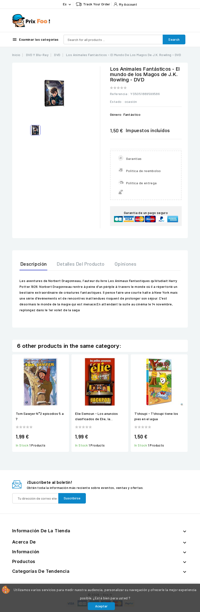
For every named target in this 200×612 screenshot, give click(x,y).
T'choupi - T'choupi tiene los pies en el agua (156, 416)
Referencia (118, 94)
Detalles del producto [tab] (80, 264)
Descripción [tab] (33, 264)
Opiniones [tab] (126, 264)
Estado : (117, 101)
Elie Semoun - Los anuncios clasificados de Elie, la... (96, 416)
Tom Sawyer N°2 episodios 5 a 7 (40, 416)
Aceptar (101, 606)
